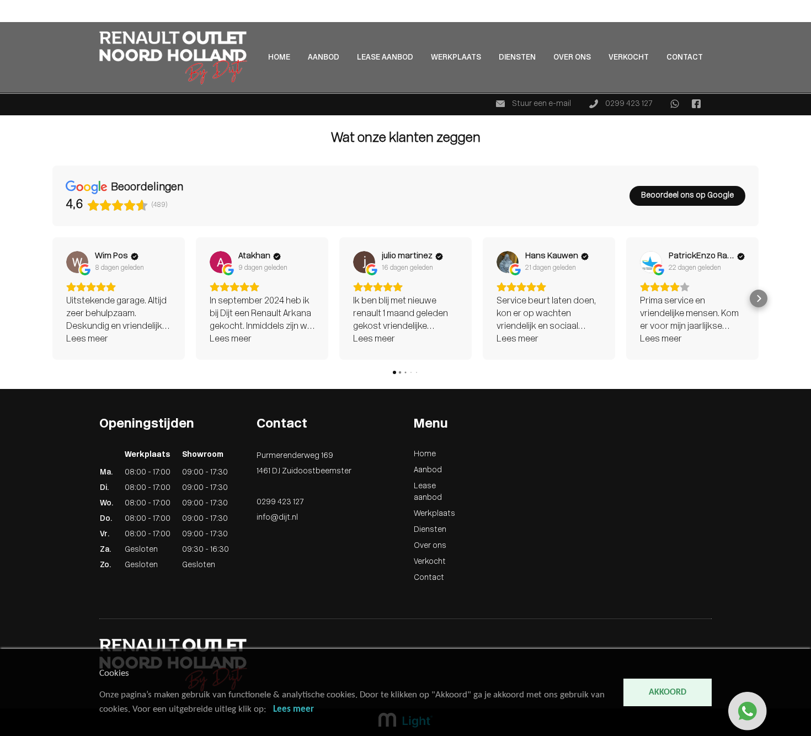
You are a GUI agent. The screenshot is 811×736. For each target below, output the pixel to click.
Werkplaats (456, 58)
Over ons (572, 58)
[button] (52, 298)
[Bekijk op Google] (77, 262)
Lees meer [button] (87, 339)
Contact (684, 58)
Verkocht (629, 58)
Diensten (517, 58)
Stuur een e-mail (540, 104)
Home (11, 6)
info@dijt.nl (277, 518)
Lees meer (293, 709)
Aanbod (14, 17)
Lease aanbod (385, 58)
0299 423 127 (628, 104)
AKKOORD (667, 692)
